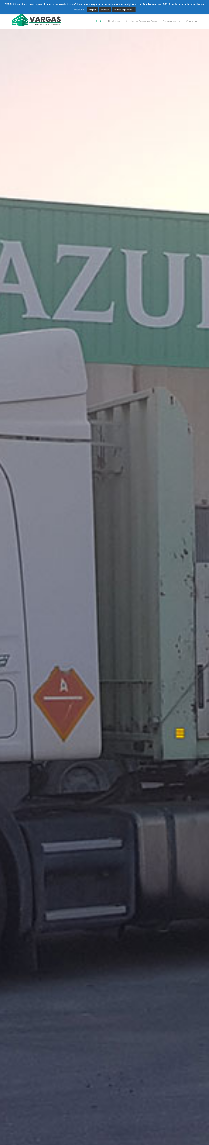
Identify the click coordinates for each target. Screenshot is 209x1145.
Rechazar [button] (105, 9)
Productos (114, 21)
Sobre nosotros (171, 21)
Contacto (191, 21)
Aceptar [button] (92, 9)
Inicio (99, 21)
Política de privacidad (124, 9)
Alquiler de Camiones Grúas (141, 21)
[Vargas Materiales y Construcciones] (36, 19)
